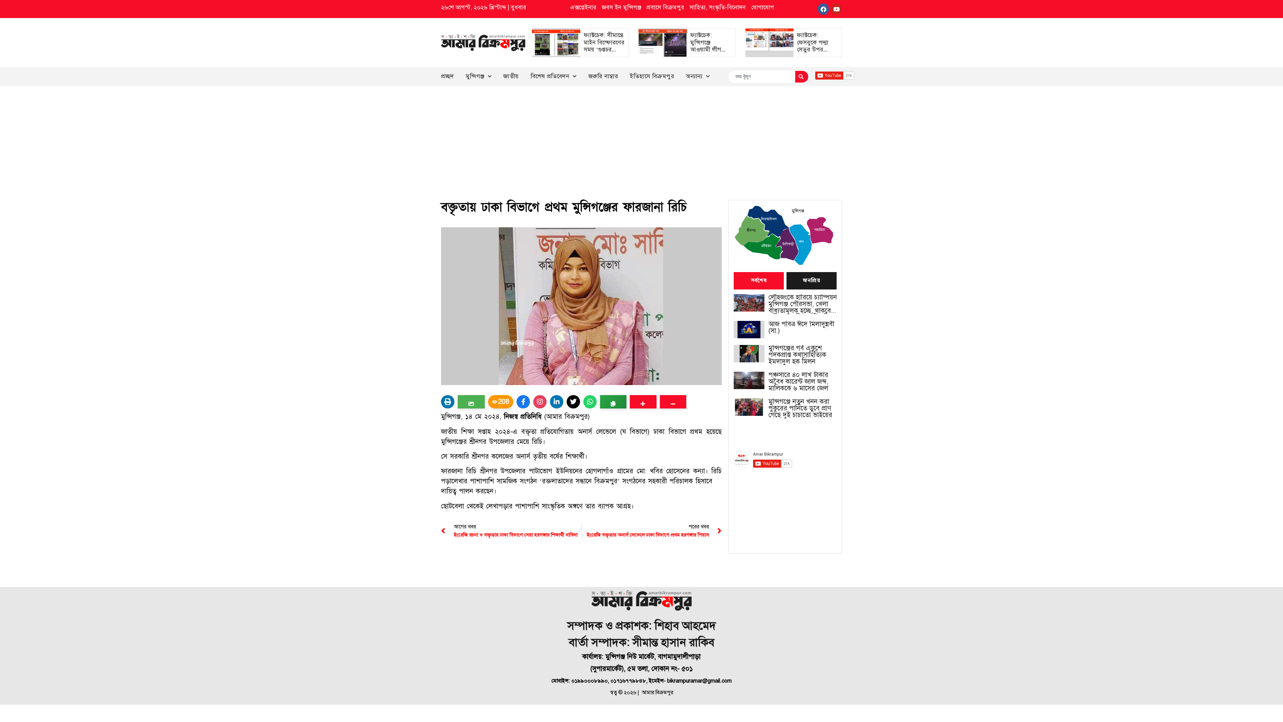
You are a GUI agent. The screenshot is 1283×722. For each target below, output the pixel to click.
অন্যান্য (694, 76)
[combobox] (761, 77)
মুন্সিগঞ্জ (475, 76)
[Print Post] (447, 401)
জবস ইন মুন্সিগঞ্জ (621, 7)
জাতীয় (511, 76)
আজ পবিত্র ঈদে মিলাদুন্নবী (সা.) (801, 327)
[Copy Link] (613, 401)
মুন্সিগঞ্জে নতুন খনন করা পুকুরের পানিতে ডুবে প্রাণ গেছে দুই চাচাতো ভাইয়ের (800, 408)
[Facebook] (823, 9)
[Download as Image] (471, 401)
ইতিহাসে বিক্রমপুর (652, 76)
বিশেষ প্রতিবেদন (550, 76)
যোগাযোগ (762, 7)
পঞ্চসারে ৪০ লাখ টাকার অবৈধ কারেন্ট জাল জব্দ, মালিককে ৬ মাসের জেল (798, 382)
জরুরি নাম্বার (603, 76)
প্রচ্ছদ (447, 76)
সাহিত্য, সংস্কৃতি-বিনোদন (718, 7)
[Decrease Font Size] (673, 401)
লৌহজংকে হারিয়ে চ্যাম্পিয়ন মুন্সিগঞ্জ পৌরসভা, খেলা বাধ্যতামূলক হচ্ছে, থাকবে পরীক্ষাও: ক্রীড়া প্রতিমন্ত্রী (802, 304)
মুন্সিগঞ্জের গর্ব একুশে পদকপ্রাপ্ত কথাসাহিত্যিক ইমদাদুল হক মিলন (797, 355)
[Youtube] (836, 9)
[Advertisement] (641, 136)
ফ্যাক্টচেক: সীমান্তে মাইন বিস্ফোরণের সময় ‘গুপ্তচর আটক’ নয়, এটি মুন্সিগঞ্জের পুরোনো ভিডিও (604, 53)
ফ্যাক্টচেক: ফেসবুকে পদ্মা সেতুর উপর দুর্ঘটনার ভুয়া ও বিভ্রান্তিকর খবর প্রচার (815, 53)
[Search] (802, 77)
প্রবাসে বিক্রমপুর (665, 7)
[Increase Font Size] (643, 401)
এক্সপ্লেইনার (583, 7)
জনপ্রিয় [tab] (811, 280)
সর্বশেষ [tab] (759, 280)
